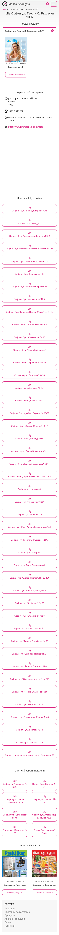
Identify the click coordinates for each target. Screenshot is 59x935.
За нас (8, 922)
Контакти (10, 925)
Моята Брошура (19, 4)
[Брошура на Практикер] (14, 863)
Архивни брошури (15, 918)
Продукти (10, 915)
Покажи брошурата (16, 74)
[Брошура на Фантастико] (44, 863)
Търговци (10, 908)
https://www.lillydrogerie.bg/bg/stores (25, 126)
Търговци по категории (17, 912)
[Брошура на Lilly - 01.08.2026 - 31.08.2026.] (16, 49)
